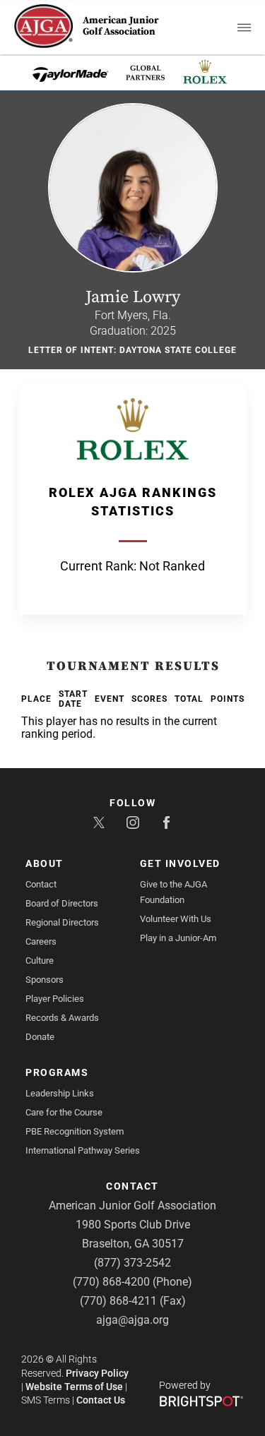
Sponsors (44, 979)
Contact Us (100, 1400)
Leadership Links (59, 1093)
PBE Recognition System (74, 1131)
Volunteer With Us (175, 919)
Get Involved (180, 863)
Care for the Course (63, 1112)
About (44, 863)
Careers (41, 941)
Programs (56, 1072)
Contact (41, 884)
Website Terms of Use (74, 1386)
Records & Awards (62, 1017)
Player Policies (54, 998)
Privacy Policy (97, 1373)
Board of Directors (61, 903)
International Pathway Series (82, 1150)
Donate (39, 1036)
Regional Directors (62, 922)
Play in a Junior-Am (178, 938)
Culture (39, 960)
